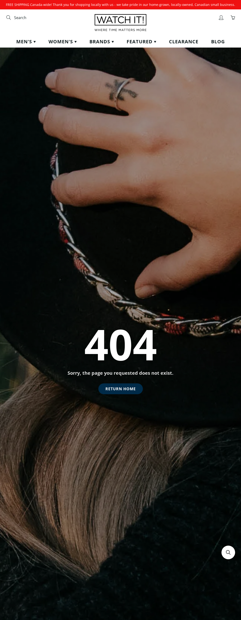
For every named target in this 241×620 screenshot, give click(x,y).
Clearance (183, 41)
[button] (228, 552)
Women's (61, 41)
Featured (140, 41)
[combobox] (34, 17)
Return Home (120, 388)
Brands (100, 41)
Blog (218, 41)
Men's (24, 41)
